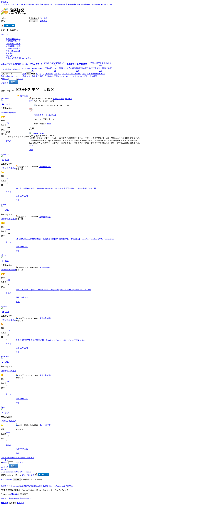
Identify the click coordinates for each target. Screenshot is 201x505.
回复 (31, 145)
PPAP (73, 74)
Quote (18, 472)
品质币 (4, 486)
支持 (22, 196)
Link (14, 472)
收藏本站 (4, 2)
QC (43, 74)
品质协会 (13, 39)
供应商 (102, 74)
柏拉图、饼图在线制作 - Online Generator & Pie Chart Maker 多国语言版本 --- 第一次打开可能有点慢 (56, 188)
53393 (8, 280)
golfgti (3, 204)
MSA (51, 74)
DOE (64, 74)
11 (9, 104)
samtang (4, 306)
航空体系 (41, 4)
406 (6, 160)
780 (7, 178)
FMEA (78, 74)
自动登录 (35, 18)
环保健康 (63, 4)
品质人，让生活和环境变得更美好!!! (16, 498)
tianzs (3, 407)
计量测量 (56, 4)
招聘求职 (9, 53)
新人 (88, 74)
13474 (8, 330)
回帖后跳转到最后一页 (32, 479)
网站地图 (69, 486)
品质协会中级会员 (8, 168)
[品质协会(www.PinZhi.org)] (13, 13)
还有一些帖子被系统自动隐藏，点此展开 (17, 458)
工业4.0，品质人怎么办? (32, 64)
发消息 (8, 141)
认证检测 (13, 44)
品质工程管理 (37, 76)
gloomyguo (5, 154)
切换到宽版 (107, 4)
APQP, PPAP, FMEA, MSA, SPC (32, 70)
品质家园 (13, 49)
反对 (26, 196)
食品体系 (78, 4)
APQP (68, 74)
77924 (8, 123)
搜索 (24, 74)
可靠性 (92, 4)
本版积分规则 (6, 479)
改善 (93, 74)
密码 (3, 21)
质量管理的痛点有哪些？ (77, 64)
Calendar (16, 486)
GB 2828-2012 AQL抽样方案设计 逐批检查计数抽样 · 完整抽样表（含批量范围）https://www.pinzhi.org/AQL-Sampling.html (65, 239)
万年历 (9, 486)
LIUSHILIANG (38, 133)
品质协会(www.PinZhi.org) (11, 76)
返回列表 (4, 83)
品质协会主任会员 (8, 113)
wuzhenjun (5, 98)
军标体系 (34, 4)
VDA (47, 74)
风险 (97, 74)
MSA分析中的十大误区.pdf (45, 115)
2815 (6, 413)
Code (23, 472)
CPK (55, 74)
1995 (6, 104)
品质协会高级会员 (8, 320)
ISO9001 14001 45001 (9, 4)
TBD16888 (5, 356)
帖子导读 (13, 46)
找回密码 (43, 18)
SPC (59, 74)
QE (40, 74)
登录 (24, 475)
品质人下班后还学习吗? (11, 64)
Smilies (28, 472)
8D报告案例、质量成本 (11, 69)
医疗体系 (71, 4)
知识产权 (99, 4)
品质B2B (23, 486)
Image (9, 472)
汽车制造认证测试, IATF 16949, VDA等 (60, 76)
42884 (8, 229)
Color (5, 472)
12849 (8, 381)
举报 (31, 150)
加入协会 (43, 21)
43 (3, 104)
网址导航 (9, 56)
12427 (8, 432)
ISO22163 (22, 4)
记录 (49, 124)
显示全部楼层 (58, 99)
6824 (6, 312)
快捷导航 (4, 34)
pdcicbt (3, 255)
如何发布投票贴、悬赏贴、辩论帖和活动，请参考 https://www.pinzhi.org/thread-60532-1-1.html (53, 290)
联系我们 (31, 486)
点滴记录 (13, 51)
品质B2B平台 (18, 58)
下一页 (20, 79)
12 (3, 312)
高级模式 (4, 469)
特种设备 (86, 4)
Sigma (84, 74)
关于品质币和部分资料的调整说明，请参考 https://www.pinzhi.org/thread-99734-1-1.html (50, 340)
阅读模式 (68, 99)
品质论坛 (13, 41)
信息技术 (49, 4)
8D (37, 74)
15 (3, 160)
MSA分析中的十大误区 (87, 76)
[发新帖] (13, 83)
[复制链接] (24, 96)
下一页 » (4, 460)
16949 (28, 4)
